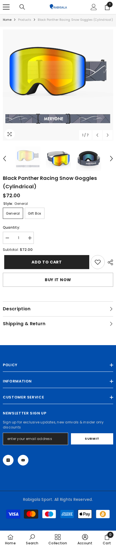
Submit (92, 438)
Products (25, 20)
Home (7, 20)
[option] (58, 85)
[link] (98, 262)
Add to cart (47, 262)
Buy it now (58, 280)
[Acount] (94, 7)
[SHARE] (109, 262)
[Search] (22, 7)
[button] (97, 135)
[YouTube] (23, 460)
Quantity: (11, 227)
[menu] (6, 7)
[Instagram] (8, 460)
